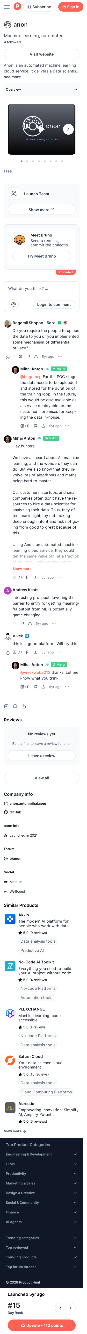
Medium (16, 882)
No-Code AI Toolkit (36, 962)
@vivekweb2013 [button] (35, 672)
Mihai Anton (31, 368)
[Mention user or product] (13, 304)
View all (42, 777)
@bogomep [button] (31, 376)
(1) (27, 426)
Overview (13, 89)
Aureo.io (26, 1103)
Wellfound (17, 891)
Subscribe (41, 6)
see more (12, 76)
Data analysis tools (38, 941)
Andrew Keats (25, 589)
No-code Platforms (38, 988)
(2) (19, 356)
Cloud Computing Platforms (46, 1092)
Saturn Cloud (30, 1056)
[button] (8, 324)
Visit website (42, 54)
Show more (39, 209)
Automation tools (36, 997)
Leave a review (41, 755)
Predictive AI (32, 950)
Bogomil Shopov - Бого (34, 322)
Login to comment (54, 304)
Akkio (23, 914)
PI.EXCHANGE (31, 1009)
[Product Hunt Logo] (17, 6)
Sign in (73, 6)
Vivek (18, 635)
